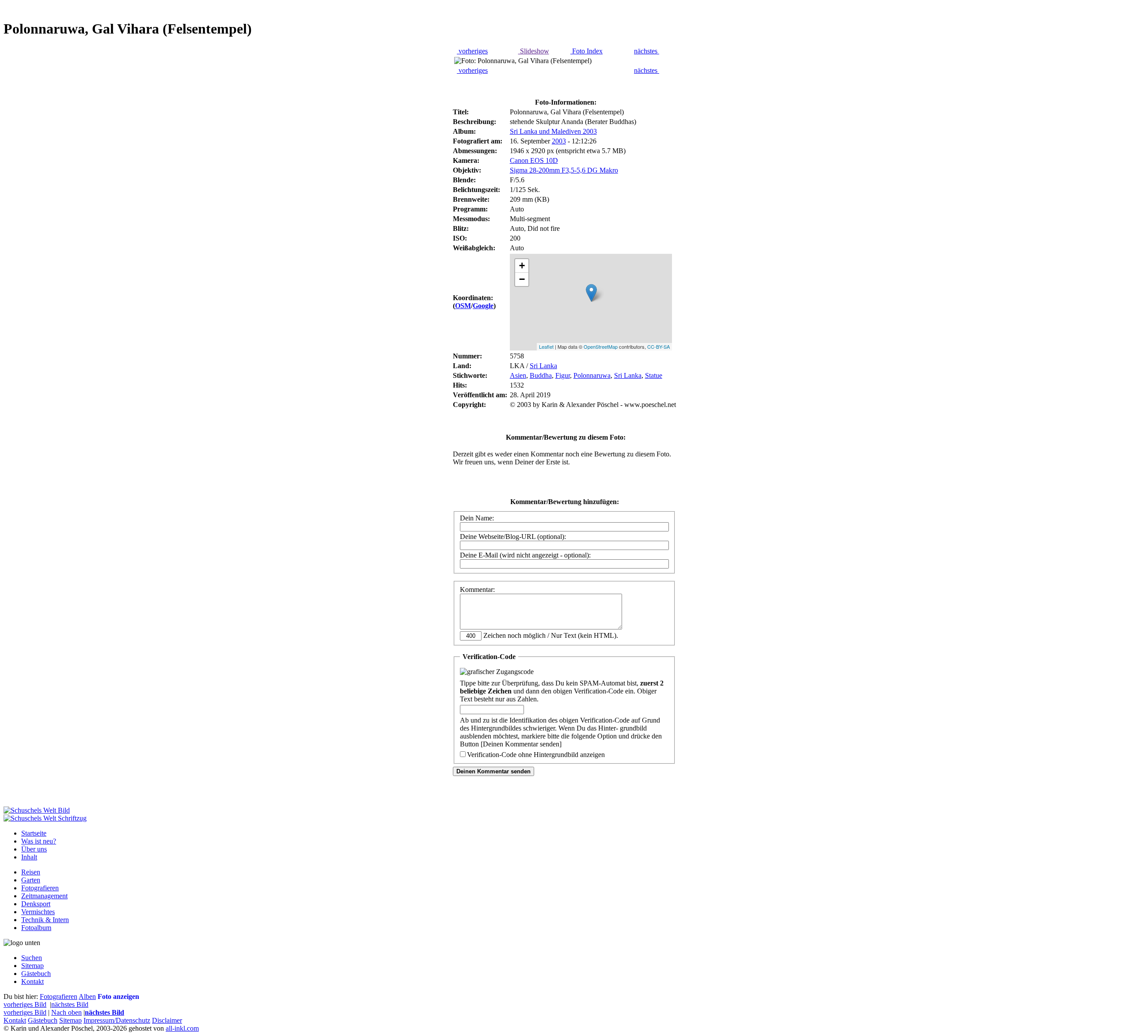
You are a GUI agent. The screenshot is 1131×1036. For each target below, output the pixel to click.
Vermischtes (38, 911)
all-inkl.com (182, 1028)
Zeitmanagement (44, 896)
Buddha (541, 375)
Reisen (30, 872)
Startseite (33, 833)
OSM (463, 305)
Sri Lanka (543, 365)
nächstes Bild (69, 1004)
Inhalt (29, 857)
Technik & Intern (45, 919)
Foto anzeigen (118, 996)
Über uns (34, 849)
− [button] (522, 279)
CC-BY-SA (658, 346)
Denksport (35, 904)
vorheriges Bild (25, 1004)
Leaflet (546, 346)
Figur (562, 375)
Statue (653, 375)
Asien (518, 375)
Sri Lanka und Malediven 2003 (553, 131)
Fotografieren (40, 888)
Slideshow (533, 51)
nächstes (646, 51)
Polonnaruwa (592, 375)
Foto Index (586, 51)
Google (483, 305)
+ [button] (522, 265)
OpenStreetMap (601, 346)
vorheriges (472, 51)
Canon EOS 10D (534, 160)
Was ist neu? (38, 841)
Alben (87, 996)
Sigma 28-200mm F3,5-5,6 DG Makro (564, 170)
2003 (559, 141)
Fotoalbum (36, 927)
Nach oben (66, 1012)
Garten (30, 880)
